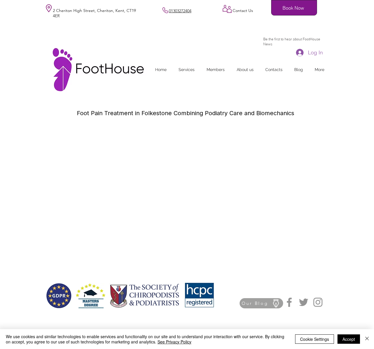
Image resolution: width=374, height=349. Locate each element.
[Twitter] (303, 302)
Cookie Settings (314, 339)
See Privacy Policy (174, 342)
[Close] (366, 339)
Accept (348, 339)
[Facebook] (289, 302)
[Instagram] (318, 302)
